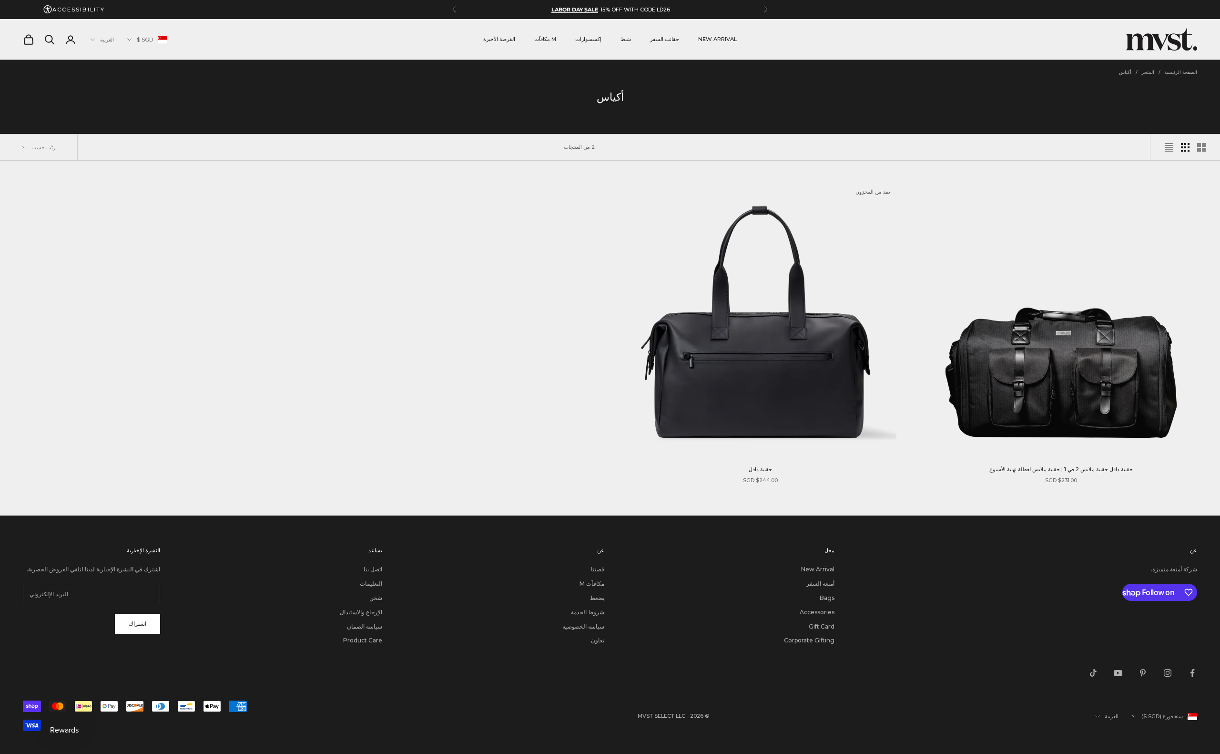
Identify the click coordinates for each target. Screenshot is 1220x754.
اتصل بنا (373, 569)
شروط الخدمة (587, 612)
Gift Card (821, 626)
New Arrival (717, 39)
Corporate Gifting (809, 640)
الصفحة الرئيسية (1180, 72)
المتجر (1147, 72)
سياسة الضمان (364, 626)
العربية (107, 39)
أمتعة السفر (820, 583)
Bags (827, 597)
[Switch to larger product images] (1201, 147)
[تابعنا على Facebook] (1192, 673)
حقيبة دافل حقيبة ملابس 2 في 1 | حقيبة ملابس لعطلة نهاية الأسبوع (1061, 469)
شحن (375, 597)
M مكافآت (545, 39)
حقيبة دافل (760, 469)
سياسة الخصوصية (583, 626)
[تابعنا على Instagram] (1167, 673)
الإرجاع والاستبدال (361, 612)
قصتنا (597, 569)
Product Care (362, 640)
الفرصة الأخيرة (499, 39)
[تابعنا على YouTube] (1118, 673)
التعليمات (371, 583)
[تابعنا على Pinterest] (1143, 673)
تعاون (597, 640)
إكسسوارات (588, 39)
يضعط (597, 597)
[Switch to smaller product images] (1185, 147)
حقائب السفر (664, 39)
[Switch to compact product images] (1169, 147)
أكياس (1125, 72)
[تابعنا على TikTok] (1093, 673)
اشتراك (137, 623)
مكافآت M (592, 583)
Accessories (817, 612)
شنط (625, 39)
